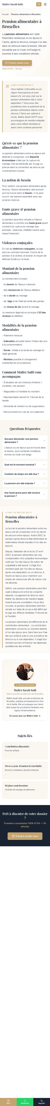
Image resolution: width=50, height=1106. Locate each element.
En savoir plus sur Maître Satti (23, 716)
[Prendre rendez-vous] (38, 4)
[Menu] (45, 4)
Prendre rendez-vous (19, 63)
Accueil (5, 14)
